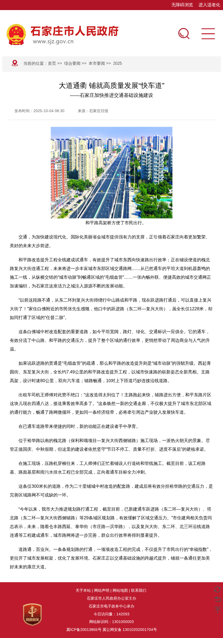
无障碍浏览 (182, 4)
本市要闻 (97, 63)
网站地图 (120, 590)
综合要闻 (72, 63)
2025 (117, 63)
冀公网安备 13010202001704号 (130, 629)
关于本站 (83, 590)
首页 (52, 63)
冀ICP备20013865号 (83, 629)
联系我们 (138, 590)
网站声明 (101, 590)
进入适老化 (209, 4)
